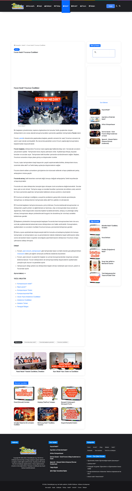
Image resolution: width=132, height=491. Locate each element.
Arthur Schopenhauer (108, 124)
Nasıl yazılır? (21, 287)
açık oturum (27, 251)
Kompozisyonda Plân (25, 293)
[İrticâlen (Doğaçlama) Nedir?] (95, 254)
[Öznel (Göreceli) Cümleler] (24, 393)
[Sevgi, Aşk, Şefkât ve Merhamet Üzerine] (95, 266)
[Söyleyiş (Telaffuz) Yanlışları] (48, 393)
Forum (84, 6)
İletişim (92, 6)
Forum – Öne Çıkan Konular (96, 456)
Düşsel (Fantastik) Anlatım (69, 423)
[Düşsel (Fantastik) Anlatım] (71, 414)
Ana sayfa (31, 6)
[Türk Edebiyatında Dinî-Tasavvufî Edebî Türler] (95, 277)
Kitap (101, 447)
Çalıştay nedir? (91, 463)
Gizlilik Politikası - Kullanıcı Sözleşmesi (78, 484)
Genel (88, 447)
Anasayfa (18, 45)
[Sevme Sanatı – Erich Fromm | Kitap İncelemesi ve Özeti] (95, 134)
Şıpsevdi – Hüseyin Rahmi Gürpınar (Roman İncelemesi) (109, 141)
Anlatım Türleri (22, 303)
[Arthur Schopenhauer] (95, 126)
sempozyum (36, 251)
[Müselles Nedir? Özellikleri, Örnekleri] (95, 230)
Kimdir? (75, 6)
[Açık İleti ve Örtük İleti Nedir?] (95, 119)
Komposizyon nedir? (24, 284)
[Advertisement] (66, 26)
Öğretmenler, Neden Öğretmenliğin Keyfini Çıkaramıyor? (103, 460)
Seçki (40, 6)
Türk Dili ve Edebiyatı (110, 450)
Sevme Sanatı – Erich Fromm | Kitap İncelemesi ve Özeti (109, 134)
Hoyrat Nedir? (106, 110)
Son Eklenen (104, 102)
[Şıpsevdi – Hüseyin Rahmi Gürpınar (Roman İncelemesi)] (95, 141)
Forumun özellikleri (62, 342)
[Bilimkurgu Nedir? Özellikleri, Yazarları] (48, 414)
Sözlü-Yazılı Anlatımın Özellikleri (28, 297)
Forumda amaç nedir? (30, 342)
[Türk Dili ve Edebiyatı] (18, 6)
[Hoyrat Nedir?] (95, 112)
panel (21, 138)
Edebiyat (48, 6)
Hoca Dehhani (106, 237)
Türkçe (58, 6)
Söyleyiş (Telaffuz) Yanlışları (46, 402)
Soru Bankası (98, 450)
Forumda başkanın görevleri (47, 342)
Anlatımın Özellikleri (24, 300)
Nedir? (66, 6)
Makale (107, 447)
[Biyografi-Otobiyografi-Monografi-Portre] (71, 393)
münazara (21, 254)
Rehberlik (89, 450)
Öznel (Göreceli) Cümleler (21, 402)
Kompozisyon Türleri (24, 290)
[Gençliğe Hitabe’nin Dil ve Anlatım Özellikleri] (24, 414)
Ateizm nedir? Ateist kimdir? (95, 476)
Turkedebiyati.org (52, 484)
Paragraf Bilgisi (22, 307)
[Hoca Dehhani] (95, 242)
